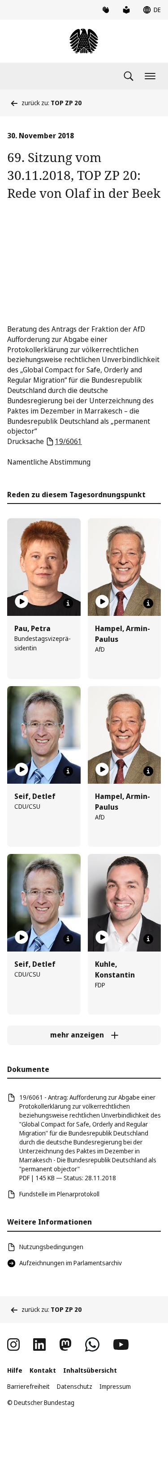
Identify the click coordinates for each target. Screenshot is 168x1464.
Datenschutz (74, 1386)
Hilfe (14, 1370)
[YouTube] (121, 1344)
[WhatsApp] (92, 1344)
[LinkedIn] (39, 1344)
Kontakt (43, 1370)
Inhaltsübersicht (90, 1370)
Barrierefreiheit (28, 1386)
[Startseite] (83, 41)
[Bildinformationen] (68, 603)
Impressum (115, 1386)
